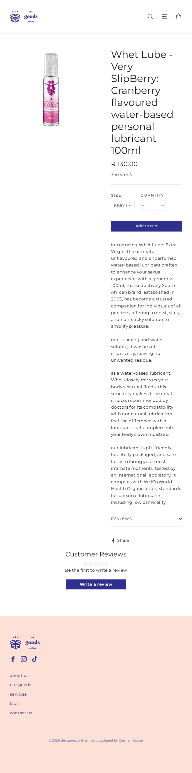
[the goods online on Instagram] (24, 658)
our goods (20, 684)
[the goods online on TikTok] (35, 658)
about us (19, 675)
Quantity (152, 195)
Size (116, 195)
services (18, 694)
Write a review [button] (96, 584)
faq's (15, 703)
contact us (21, 713)
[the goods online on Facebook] (13, 658)
